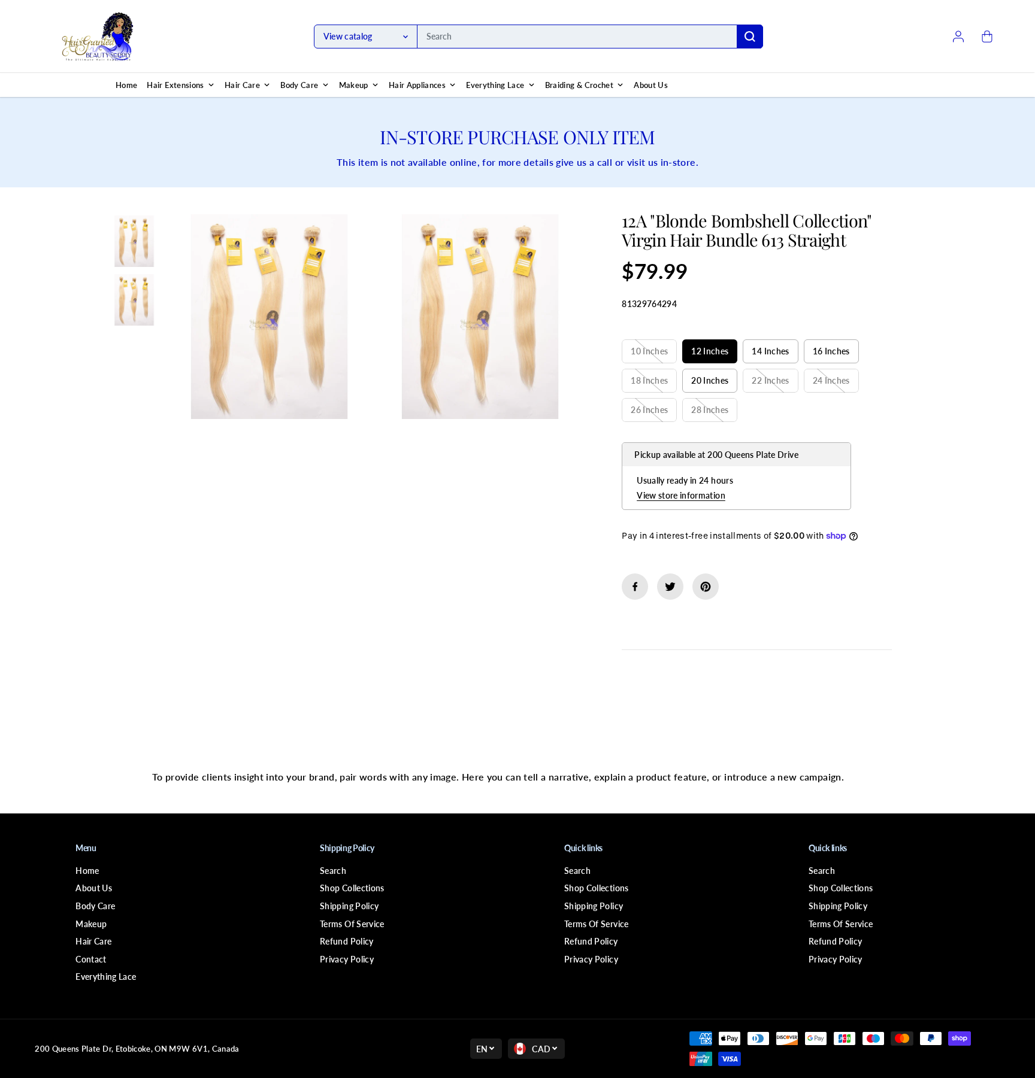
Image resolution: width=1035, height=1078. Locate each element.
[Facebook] (635, 586)
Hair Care (93, 941)
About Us (93, 888)
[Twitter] (670, 586)
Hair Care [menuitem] (242, 85)
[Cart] (987, 36)
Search (333, 871)
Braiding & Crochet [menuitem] (579, 85)
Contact (90, 959)
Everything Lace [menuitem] (495, 85)
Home (87, 871)
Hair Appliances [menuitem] (417, 85)
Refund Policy (347, 941)
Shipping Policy (349, 906)
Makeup (91, 924)
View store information (681, 495)
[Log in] (958, 36)
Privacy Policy (347, 959)
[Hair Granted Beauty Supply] (98, 36)
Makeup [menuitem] (353, 85)
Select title (649, 328)
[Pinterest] (705, 586)
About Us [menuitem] (651, 85)
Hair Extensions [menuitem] (175, 85)
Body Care (95, 906)
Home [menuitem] (126, 85)
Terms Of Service (352, 924)
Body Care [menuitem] (299, 85)
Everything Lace (105, 976)
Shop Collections (352, 888)
